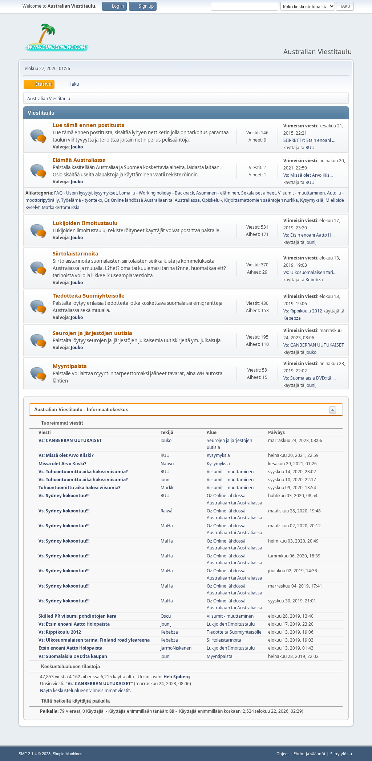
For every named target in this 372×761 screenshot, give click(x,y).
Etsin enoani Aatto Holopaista (70, 648)
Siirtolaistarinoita (75, 253)
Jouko (77, 147)
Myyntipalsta (70, 365)
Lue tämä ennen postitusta (89, 124)
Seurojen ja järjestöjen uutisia (92, 332)
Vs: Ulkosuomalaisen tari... (309, 272)
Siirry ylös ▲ (341, 753)
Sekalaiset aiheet (258, 193)
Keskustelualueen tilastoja (70, 666)
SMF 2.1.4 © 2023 (34, 754)
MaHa (167, 526)
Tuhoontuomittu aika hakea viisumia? (80, 487)
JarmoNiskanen (176, 648)
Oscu (166, 616)
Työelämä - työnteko (81, 200)
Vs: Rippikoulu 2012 (302, 311)
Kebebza (314, 280)
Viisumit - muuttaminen (301, 193)
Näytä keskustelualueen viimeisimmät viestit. (85, 690)
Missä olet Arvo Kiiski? (62, 464)
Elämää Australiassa (79, 159)
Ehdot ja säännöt (310, 753)
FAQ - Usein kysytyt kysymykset (85, 193)
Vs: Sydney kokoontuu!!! (64, 495)
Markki (167, 487)
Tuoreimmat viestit (61, 423)
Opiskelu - (212, 200)
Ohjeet (282, 753)
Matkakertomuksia (61, 207)
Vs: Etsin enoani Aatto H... (309, 235)
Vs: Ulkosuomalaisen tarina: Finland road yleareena (94, 640)
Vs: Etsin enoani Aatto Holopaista (74, 624)
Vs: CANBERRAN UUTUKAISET (313, 345)
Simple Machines (67, 754)
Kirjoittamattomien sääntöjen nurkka (261, 200)
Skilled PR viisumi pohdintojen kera (77, 616)
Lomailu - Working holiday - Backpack (156, 193)
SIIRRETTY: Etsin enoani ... (309, 140)
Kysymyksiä (311, 200)
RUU (310, 147)
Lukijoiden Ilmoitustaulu (85, 222)
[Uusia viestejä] (38, 136)
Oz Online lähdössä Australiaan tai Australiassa (152, 200)
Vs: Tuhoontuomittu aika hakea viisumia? (83, 472)
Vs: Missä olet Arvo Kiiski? (66, 455)
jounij (311, 242)
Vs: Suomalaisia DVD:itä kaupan (73, 656)
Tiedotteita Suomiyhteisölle (89, 295)
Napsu (167, 464)
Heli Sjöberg (176, 677)
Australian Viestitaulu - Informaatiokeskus (81, 409)
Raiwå (167, 511)
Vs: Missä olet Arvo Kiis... (308, 175)
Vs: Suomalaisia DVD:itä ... (309, 378)
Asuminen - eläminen (217, 193)
